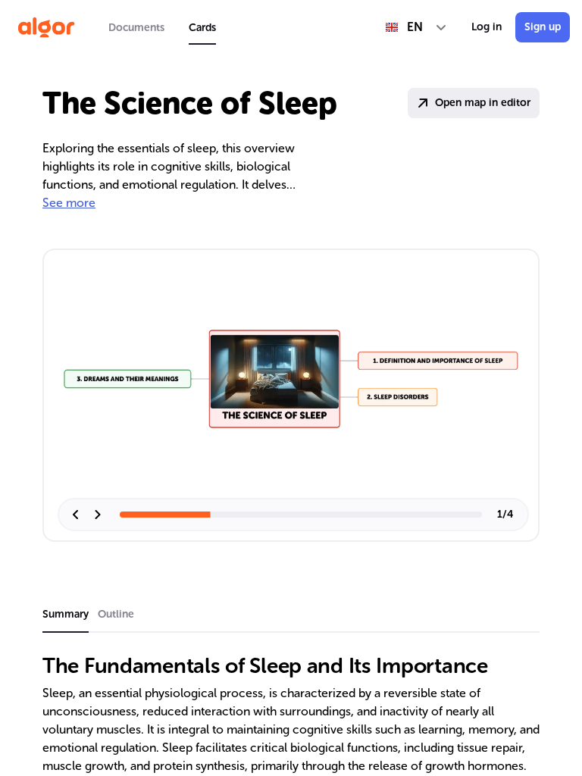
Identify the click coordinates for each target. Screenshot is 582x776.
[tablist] (162, 27)
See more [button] (68, 203)
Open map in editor (482, 102)
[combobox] (416, 27)
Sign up (542, 26)
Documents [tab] (136, 27)
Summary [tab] (65, 614)
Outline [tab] (116, 614)
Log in (486, 26)
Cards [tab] (202, 27)
